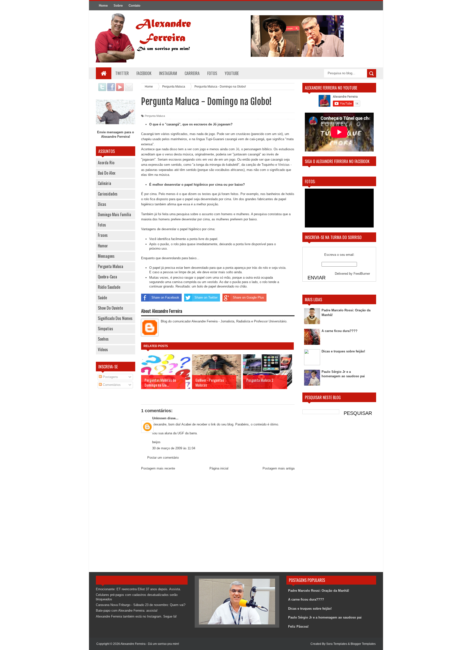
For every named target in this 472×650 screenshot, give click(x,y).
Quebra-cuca (107, 277)
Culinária (104, 183)
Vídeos (103, 349)
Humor (103, 246)
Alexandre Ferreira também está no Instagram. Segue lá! (136, 616)
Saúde (102, 298)
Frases (103, 235)
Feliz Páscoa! (298, 626)
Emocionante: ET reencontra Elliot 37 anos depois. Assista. (138, 589)
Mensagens (106, 256)
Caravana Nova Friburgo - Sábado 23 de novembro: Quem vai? (140, 605)
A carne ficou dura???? (339, 331)
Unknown (159, 418)
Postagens (110, 377)
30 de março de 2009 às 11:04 (173, 448)
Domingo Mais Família (114, 214)
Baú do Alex (106, 173)
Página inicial (218, 468)
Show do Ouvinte (110, 308)
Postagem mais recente (158, 468)
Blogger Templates (363, 644)
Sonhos (103, 339)
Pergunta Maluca (110, 266)
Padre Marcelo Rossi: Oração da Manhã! (318, 590)
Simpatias (105, 329)
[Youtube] (120, 90)
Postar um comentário (163, 457)
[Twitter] (102, 90)
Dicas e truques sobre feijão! (343, 351)
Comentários (111, 385)
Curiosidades (108, 194)
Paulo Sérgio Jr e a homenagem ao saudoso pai (325, 617)
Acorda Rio (106, 163)
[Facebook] (111, 90)
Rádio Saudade (109, 287)
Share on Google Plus (248, 297)
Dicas (102, 204)
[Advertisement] (115, 471)
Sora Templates (336, 644)
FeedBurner (362, 273)
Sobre (118, 5)
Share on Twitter (206, 297)
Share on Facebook (165, 297)
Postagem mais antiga (279, 468)
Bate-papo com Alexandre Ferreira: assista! (127, 610)
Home (103, 5)
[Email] (129, 90)
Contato (134, 5)
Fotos (102, 225)
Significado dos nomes (115, 318)
